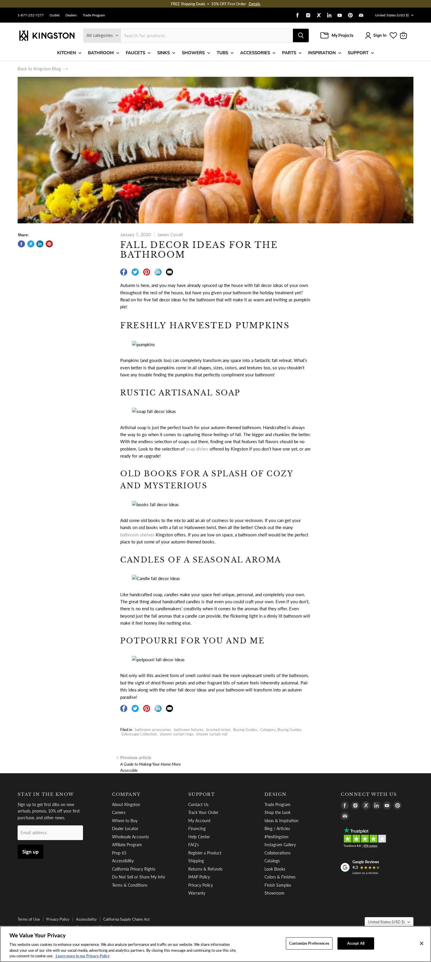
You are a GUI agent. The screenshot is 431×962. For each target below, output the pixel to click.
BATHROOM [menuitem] (101, 53)
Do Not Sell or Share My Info (138, 876)
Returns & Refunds (205, 868)
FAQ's (193, 844)
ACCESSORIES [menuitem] (255, 53)
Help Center (199, 836)
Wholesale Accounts (130, 836)
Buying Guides (245, 729)
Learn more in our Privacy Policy (82, 955)
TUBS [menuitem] (222, 53)
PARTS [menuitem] (289, 53)
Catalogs (272, 860)
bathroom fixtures (188, 729)
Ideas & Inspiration (281, 820)
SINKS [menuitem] (163, 53)
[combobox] (207, 35)
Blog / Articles (277, 828)
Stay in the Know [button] (46, 794)
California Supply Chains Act (126, 919)
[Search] (301, 35)
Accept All (355, 943)
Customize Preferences (309, 943)
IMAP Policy (199, 876)
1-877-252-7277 (31, 15)
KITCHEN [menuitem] (66, 53)
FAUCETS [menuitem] (135, 53)
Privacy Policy (200, 885)
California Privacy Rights (133, 868)
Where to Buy (125, 820)
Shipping (196, 860)
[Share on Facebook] (21, 243)
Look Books (274, 868)
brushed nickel (218, 729)
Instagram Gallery (280, 844)
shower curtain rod (211, 734)
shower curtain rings (177, 734)
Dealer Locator (125, 828)
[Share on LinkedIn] (39, 243)
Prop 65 (119, 852)
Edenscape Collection (139, 734)
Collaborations (277, 852)
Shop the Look (277, 812)
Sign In (379, 35)
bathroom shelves (137, 534)
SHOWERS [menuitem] (193, 53)
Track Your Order (203, 812)
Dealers (71, 15)
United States (392, 15)
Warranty (196, 892)
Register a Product (204, 852)
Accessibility (123, 860)
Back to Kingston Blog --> (43, 68)
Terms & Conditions (129, 885)
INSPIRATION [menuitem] (322, 53)
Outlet (55, 15)
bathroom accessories (153, 729)
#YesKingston (276, 836)
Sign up (30, 852)
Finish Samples (277, 885)
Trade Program (94, 15)
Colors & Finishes (280, 876)
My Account (199, 820)
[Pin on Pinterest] (49, 243)
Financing (197, 828)
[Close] (421, 943)
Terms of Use (29, 919)
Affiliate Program (127, 844)
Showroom (274, 892)
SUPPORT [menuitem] (358, 53)
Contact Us (198, 804)
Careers (118, 812)
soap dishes (197, 448)
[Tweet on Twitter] (30, 243)
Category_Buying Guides (280, 729)
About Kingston (126, 804)
